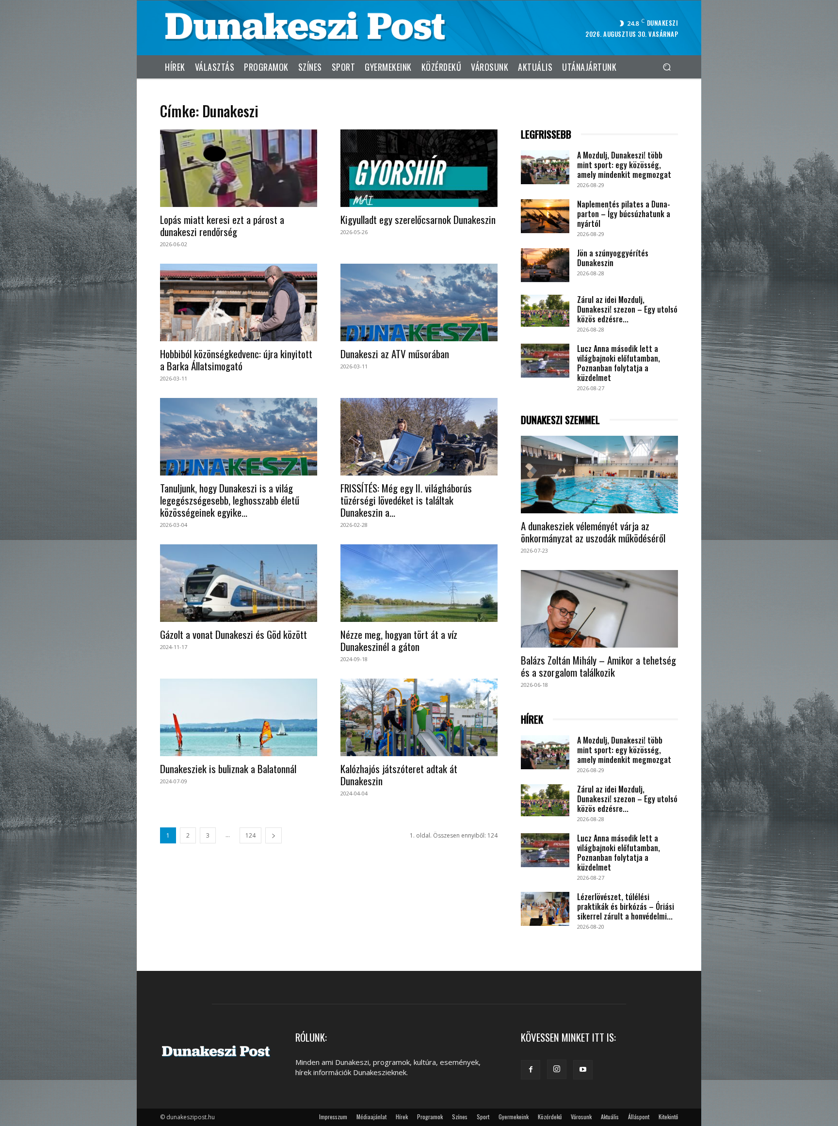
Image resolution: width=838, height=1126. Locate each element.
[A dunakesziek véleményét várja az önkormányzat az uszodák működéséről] (599, 474)
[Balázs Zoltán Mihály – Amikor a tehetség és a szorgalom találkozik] (599, 609)
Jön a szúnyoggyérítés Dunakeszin (612, 258)
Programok (430, 1116)
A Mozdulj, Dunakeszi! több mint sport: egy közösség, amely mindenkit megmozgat (624, 164)
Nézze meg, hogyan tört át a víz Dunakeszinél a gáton (398, 640)
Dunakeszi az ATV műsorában (394, 353)
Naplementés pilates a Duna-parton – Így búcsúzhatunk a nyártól (623, 213)
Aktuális (610, 1116)
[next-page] (273, 835)
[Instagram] (556, 1069)
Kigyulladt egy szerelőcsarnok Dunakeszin (418, 219)
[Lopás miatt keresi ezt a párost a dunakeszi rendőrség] (238, 168)
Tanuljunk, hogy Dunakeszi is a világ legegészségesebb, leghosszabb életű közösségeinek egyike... (229, 500)
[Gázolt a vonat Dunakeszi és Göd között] (238, 583)
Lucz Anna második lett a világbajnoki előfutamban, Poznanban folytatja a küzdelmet (618, 363)
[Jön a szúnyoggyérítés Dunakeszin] (545, 265)
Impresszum (333, 1116)
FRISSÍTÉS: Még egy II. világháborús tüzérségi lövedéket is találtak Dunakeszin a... (406, 500)
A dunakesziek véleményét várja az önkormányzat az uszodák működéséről (593, 531)
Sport (483, 1116)
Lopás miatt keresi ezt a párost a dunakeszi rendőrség (222, 225)
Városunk (581, 1116)
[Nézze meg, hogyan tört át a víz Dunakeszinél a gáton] (419, 583)
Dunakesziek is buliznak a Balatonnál (228, 768)
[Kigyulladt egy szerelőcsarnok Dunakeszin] (419, 168)
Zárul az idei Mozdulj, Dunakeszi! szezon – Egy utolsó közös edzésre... (627, 309)
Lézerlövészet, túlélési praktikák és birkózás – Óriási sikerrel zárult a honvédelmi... (625, 906)
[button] (666, 66)
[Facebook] (530, 1069)
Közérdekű (550, 1116)
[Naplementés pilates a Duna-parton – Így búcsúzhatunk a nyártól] (545, 216)
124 (250, 835)
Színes (459, 1116)
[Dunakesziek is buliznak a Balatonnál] (238, 717)
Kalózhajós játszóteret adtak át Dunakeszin (398, 774)
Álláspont (638, 1116)
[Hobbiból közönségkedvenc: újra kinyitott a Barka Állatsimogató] (238, 302)
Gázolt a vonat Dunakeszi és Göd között (233, 634)
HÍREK (532, 720)
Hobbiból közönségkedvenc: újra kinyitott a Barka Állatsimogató (236, 359)
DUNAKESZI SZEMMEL (560, 420)
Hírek (402, 1116)
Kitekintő (668, 1116)
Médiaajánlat (371, 1116)
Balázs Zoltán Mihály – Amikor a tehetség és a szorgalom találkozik (598, 666)
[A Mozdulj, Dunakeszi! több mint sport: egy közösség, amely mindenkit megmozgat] (545, 167)
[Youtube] (583, 1069)
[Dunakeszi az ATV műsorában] (419, 302)
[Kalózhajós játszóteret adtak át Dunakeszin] (419, 717)
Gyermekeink (514, 1116)
